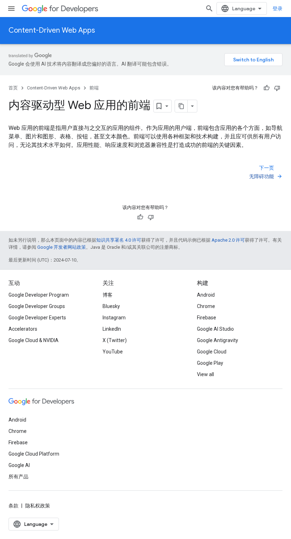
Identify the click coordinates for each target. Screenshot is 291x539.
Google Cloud (211, 351)
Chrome (206, 306)
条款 (13, 505)
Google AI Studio (215, 329)
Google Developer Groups (37, 306)
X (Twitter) (115, 340)
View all (205, 374)
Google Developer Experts (37, 317)
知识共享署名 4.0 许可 (118, 240)
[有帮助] (266, 88)
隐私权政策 (37, 505)
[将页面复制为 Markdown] (181, 106)
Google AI (19, 465)
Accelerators (23, 329)
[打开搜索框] (209, 8)
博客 (107, 295)
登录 (277, 8)
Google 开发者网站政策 (61, 247)
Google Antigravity (217, 340)
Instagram (114, 317)
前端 (94, 87)
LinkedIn (112, 329)
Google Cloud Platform (34, 454)
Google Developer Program (39, 295)
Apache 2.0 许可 (228, 240)
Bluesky (111, 306)
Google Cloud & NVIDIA (34, 340)
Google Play (210, 363)
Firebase (206, 317)
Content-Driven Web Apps (52, 30)
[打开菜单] (11, 8)
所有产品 (18, 476)
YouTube (113, 351)
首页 (13, 87)
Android (206, 295)
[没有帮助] (277, 88)
